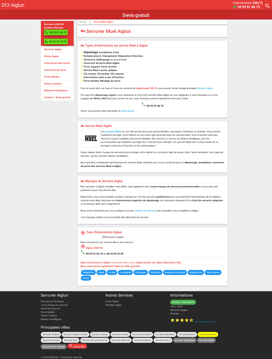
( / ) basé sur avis (205, 322)
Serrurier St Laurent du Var (95, 340)
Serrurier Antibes (51, 334)
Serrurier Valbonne (121, 340)
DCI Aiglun (13, 5)
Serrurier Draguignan (185, 340)
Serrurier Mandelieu (165, 334)
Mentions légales (179, 310)
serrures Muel (113, 131)
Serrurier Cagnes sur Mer (76, 334)
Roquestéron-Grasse (175, 272)
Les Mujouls (125, 272)
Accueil (82, 21)
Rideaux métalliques (51, 319)
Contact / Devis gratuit (183, 302)
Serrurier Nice (71, 340)
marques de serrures (145, 210)
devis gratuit (127, 110)
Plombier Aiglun (113, 304)
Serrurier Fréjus (206, 340)
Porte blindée (47, 312)
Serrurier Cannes (100, 334)
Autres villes (77, 346)
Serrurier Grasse (120, 334)
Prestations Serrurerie (52, 301)
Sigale (101, 272)
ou (113, 253)
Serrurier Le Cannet (142, 334)
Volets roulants (49, 315)
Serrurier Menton (187, 334)
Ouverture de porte (50, 308)
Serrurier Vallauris (142, 340)
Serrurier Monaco (208, 334)
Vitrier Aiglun (112, 301)
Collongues (140, 272)
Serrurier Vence (162, 340)
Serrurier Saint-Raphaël (54, 346)
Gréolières (155, 272)
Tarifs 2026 (176, 306)
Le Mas (112, 272)
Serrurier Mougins (51, 340)
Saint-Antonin (213, 272)
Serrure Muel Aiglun (103, 21)
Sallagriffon (88, 272)
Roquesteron (196, 272)
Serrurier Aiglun (205, 88)
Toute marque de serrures (54, 304)
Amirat (86, 278)
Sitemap (174, 313)
